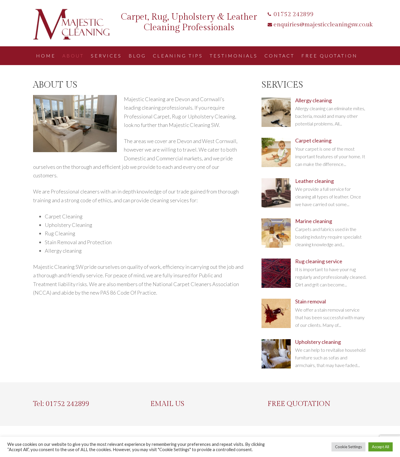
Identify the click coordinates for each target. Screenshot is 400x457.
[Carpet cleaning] (276, 165)
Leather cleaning (314, 181)
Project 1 (74, 24)
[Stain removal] (276, 326)
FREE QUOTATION (299, 404)
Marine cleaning (313, 221)
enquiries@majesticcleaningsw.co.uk (323, 24)
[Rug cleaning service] (276, 286)
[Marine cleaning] (276, 246)
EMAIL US (167, 404)
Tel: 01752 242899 (61, 404)
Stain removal (310, 301)
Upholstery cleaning (318, 342)
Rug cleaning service (318, 261)
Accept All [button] (380, 446)
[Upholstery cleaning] (276, 366)
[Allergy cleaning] (276, 125)
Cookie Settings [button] (348, 446)
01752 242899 (293, 14)
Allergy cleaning (313, 100)
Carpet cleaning (313, 140)
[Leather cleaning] (276, 205)
